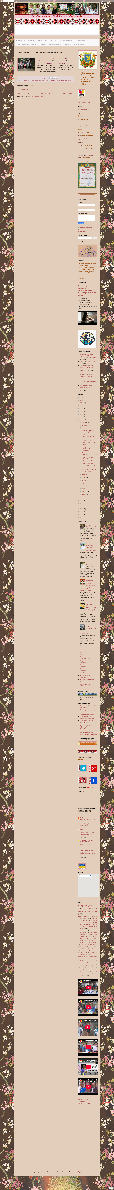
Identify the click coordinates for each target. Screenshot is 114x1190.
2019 (82, 417)
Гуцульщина (87, 950)
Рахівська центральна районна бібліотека (87, 916)
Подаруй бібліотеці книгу (87, 361)
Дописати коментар (25, 89)
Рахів (83, 926)
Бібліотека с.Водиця (86, 682)
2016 (82, 503)
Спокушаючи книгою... (87, 850)
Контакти (68, 44)
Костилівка (42, 80)
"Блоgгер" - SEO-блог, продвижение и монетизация (87, 841)
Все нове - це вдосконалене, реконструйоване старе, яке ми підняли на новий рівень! (87, 290)
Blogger (79, 1172)
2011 (82, 517)
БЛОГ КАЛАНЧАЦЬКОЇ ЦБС (87, 830)
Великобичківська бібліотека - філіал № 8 (87, 685)
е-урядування (90, 968)
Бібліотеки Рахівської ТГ (66, 40)
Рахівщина (84, 936)
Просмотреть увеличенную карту (86, 898)
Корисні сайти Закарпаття (87, 723)
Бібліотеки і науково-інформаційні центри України (86, 726)
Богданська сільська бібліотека (86, 661)
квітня (84, 488)
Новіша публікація (23, 93)
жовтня (84, 428)
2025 (82, 400)
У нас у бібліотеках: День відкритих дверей (89, 453)
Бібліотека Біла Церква (87, 679)
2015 (82, 506)
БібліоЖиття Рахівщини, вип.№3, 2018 (89, 470)
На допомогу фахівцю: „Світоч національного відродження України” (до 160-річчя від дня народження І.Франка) (87, 585)
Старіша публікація (67, 93)
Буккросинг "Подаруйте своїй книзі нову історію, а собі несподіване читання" (88, 607)
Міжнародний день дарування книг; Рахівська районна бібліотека (87, 973)
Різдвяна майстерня (91, 962)
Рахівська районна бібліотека (53, 80)
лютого (84, 494)
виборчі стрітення (83, 946)
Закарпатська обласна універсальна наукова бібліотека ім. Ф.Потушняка (88, 732)
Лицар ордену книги (87, 944)
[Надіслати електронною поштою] (50, 78)
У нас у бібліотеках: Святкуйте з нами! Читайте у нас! (88, 458)
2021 (82, 411)
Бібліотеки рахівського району (87, 653)
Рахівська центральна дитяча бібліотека (86, 657)
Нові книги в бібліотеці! (90, 563)
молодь (91, 954)
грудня (84, 422)
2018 (82, 420)
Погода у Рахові (83, 1099)
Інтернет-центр (85, 905)
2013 (82, 511)
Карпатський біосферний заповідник (87, 706)
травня (84, 486)
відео (95, 946)
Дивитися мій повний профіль (87, 102)
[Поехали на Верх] (111, 1188)
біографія (94, 948)
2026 (82, 397)
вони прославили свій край (87, 919)
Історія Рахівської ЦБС (55, 44)
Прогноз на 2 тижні (84, 1103)
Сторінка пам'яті (79, 44)
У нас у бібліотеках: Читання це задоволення (88, 448)
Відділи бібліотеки (51, 40)
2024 (82, 403)
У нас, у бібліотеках (22, 44)
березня (84, 491)
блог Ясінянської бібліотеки (88, 673)
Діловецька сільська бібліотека (86, 665)
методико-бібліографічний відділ (87, 923)
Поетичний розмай (89, 958)
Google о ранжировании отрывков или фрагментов (87, 845)
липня (84, 480)
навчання (80, 962)
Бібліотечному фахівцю (38, 44)
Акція (92, 936)
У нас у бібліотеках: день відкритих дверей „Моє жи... (89, 465)
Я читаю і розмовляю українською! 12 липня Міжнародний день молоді (88, 355)
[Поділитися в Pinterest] (56, 78)
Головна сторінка (45, 93)
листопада (85, 425)
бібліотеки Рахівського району (30, 80)
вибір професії (82, 960)
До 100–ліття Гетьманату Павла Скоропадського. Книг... (89, 442)
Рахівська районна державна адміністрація (87, 717)
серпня (84, 477)
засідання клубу (82, 956)
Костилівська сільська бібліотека (86, 669)
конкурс (84, 948)
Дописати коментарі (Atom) (35, 96)
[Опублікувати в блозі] (52, 78)
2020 (82, 414)
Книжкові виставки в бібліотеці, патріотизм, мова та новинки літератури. (87, 368)
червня (84, 483)
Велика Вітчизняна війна (85, 970)
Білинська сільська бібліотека (85, 676)
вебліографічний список (85, 966)
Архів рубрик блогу (83, 40)
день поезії (92, 960)
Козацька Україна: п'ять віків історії (89, 431)
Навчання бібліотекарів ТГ (87, 819)
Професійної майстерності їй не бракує (88, 436)
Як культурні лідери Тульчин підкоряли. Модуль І (87, 853)
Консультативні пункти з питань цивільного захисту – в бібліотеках (87, 834)
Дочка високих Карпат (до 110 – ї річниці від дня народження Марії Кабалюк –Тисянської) (88, 629)
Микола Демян (92, 934)
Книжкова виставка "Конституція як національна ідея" (86, 387)
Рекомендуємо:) (84, 825)
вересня (84, 474)
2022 (82, 408)
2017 (82, 500)
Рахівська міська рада (86, 720)
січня (83, 497)
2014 (82, 509)
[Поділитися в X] (53, 78)
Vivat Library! (84, 824)
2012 (82, 514)
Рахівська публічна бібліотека (86, 99)
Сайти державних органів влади (87, 711)
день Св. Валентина (87, 964)
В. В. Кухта (90, 940)
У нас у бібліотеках (66, 80)
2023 (82, 406)
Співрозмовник (82, 952)
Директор (39, 40)
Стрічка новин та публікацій (25, 40)
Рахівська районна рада (87, 714)
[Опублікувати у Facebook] (54, 78)
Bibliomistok (83, 818)
